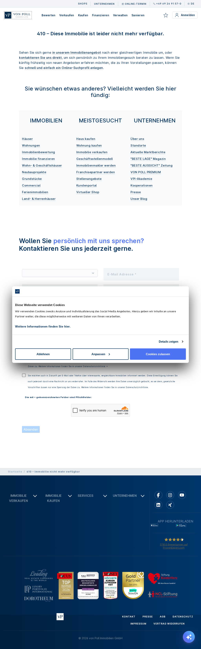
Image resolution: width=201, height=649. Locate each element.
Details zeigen (168, 341)
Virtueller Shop (87, 192)
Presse (136, 192)
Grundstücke (32, 179)
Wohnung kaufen (89, 145)
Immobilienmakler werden (96, 165)
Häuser (27, 139)
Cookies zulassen (158, 354)
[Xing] (170, 505)
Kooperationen (142, 185)
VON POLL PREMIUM (146, 172)
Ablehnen (43, 354)
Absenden (31, 429)
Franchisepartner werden (95, 172)
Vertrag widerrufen (169, 623)
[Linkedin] (158, 505)
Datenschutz (183, 616)
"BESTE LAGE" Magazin (148, 159)
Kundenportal (86, 185)
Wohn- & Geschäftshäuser (42, 165)
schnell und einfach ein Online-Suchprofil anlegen (64, 68)
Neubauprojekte (34, 172)
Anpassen (98, 354)
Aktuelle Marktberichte (148, 152)
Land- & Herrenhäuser (39, 199)
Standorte (138, 145)
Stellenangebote (89, 179)
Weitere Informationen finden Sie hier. (42, 326)
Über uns (137, 139)
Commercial (31, 185)
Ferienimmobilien (35, 192)
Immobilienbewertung (38, 152)
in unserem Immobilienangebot (76, 52)
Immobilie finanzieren (38, 159)
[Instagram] (170, 495)
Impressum (138, 623)
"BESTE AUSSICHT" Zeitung (152, 165)
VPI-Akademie (141, 179)
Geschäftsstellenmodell (94, 159)
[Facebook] (158, 495)
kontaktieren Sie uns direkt (40, 58)
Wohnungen (31, 145)
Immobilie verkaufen (92, 152)
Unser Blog (139, 199)
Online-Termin (135, 3)
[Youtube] (182, 495)
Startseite (15, 471)
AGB (162, 616)
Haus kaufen (85, 139)
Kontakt (128, 616)
